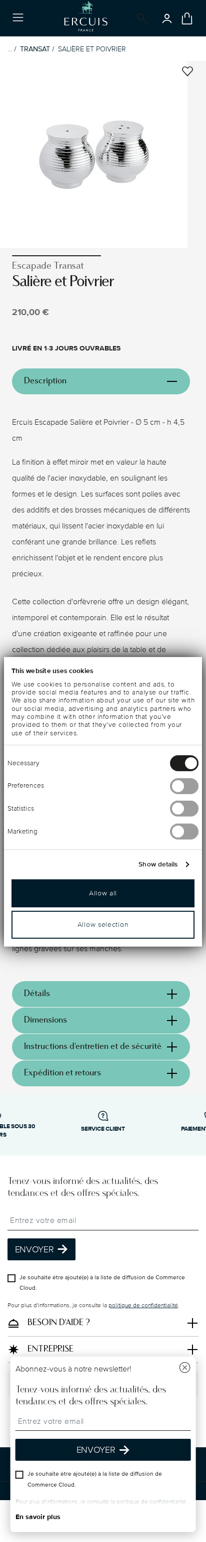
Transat (35, 49)
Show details (158, 864)
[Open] (140, 18)
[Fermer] (184, 1369)
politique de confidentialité (143, 1305)
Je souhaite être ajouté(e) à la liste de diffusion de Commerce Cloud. (102, 1283)
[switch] (184, 786)
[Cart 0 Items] (187, 18)
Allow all (103, 892)
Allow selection (103, 924)
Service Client (103, 1129)
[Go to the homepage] (86, 18)
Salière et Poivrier (92, 49)
